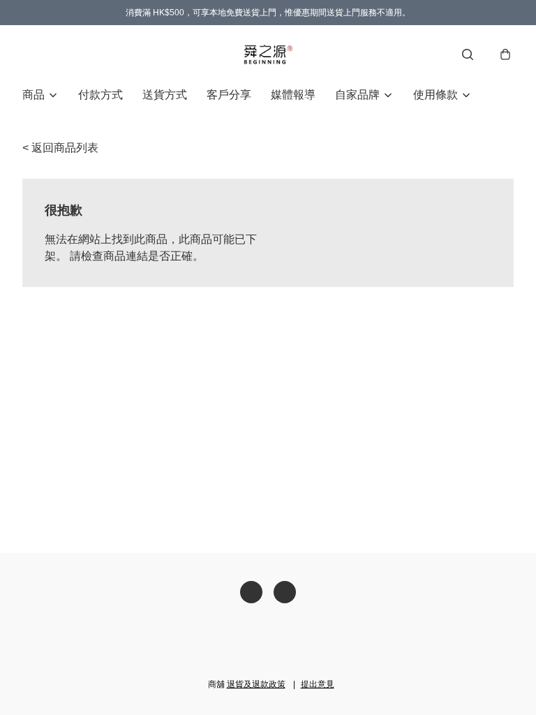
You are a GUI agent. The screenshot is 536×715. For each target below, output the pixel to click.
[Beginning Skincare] (268, 54)
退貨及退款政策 (256, 684)
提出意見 (317, 684)
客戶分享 (229, 95)
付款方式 (100, 95)
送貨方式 (164, 95)
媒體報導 (293, 95)
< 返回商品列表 (60, 148)
